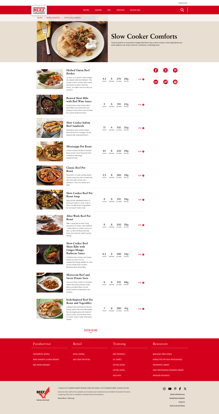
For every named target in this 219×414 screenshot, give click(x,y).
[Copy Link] (165, 82)
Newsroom (183, 3)
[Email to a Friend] (156, 82)
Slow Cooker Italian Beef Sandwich (78, 124)
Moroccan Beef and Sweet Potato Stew (78, 276)
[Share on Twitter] (165, 70)
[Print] (175, 82)
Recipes (86, 10)
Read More (62, 398)
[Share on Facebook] (156, 70)
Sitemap (71, 398)
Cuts (109, 10)
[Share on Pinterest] (175, 70)
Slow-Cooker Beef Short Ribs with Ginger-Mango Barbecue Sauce (77, 248)
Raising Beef (135, 10)
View (139, 79)
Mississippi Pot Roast (79, 146)
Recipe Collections (53, 18)
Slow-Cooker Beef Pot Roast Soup (79, 194)
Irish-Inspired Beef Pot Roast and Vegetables (79, 301)
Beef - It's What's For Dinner (39, 10)
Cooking (98, 10)
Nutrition (120, 10)
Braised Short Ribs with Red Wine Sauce (79, 99)
